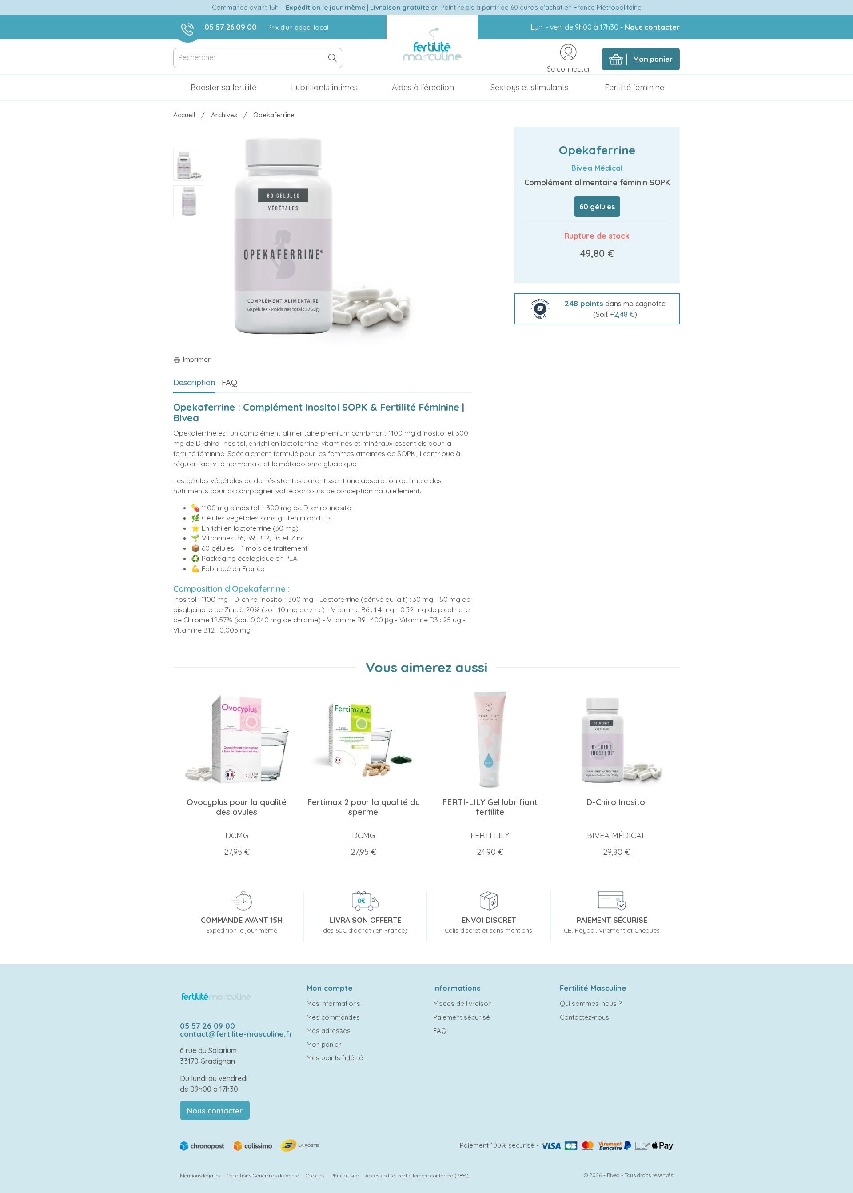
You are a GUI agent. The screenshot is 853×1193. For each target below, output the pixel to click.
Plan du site (345, 1175)
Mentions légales (200, 1175)
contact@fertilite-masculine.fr (236, 1033)
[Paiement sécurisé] (607, 1145)
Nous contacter (652, 27)
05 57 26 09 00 (230, 27)
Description (194, 382)
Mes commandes (333, 1017)
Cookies (315, 1175)
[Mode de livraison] (250, 1145)
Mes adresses (329, 1030)
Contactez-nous (584, 1017)
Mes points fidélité (335, 1057)
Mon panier (324, 1044)
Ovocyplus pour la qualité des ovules (237, 807)
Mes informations (333, 1003)
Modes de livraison (462, 1003)
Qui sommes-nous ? (591, 1003)
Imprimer (192, 359)
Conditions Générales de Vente (263, 1175)
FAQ (229, 382)
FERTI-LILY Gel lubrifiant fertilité (490, 807)
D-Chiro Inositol (616, 802)
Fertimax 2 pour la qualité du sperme (363, 807)
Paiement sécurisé (461, 1017)
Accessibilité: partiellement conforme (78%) (417, 1175)
